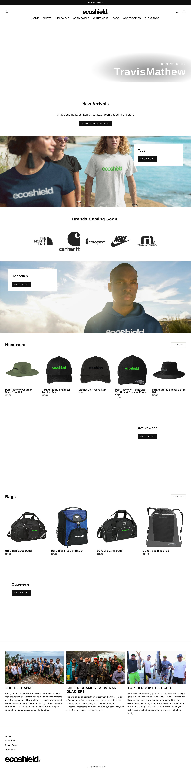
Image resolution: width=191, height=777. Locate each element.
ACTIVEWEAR (81, 18)
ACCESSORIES (132, 18)
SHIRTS (47, 18)
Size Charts (10, 749)
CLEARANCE (152, 18)
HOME (35, 18)
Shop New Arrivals (95, 123)
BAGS (116, 18)
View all (178, 345)
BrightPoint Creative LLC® (95, 767)
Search (8, 736)
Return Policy (11, 745)
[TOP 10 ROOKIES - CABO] (156, 667)
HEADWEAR (62, 18)
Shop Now (147, 159)
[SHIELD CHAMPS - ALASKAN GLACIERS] (95, 667)
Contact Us (10, 741)
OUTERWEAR (101, 18)
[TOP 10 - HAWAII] (34, 667)
